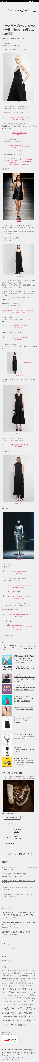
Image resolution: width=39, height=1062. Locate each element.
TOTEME (18, 433)
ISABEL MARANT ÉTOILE (18, 312)
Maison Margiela (14, 978)
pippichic (7, 980)
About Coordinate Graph (9, 1034)
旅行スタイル (17, 1012)
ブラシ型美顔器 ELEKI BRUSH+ (24, 709)
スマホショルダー (21, 992)
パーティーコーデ (20, 998)
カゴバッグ (19, 989)
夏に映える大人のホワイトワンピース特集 (16, 932)
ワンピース (23, 38)
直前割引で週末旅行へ (21, 758)
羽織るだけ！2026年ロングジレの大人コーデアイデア (17, 887)
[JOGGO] (7, 660)
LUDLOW (5, 978)
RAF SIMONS (18, 616)
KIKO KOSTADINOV (19, 587)
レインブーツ (21, 1004)
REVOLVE (10, 824)
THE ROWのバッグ (20, 722)
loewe (32, 976)
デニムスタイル (11, 995)
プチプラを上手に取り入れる (23, 734)
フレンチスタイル (15, 1001)
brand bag (16, 973)
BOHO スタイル (8, 970)
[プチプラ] (7, 739)
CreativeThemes (14, 1060)
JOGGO (25, 976)
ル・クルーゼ (18, 698)
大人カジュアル (19, 1008)
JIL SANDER (18, 328)
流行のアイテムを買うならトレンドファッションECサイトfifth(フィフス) (24, 679)
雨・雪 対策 (21, 1025)
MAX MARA (26, 978)
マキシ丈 (24, 1001)
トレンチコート (25, 995)
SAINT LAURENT (18, 981)
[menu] (34, 10)
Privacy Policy (6, 1049)
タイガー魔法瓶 (25, 701)
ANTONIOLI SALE (13, 817)
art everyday (6, 960)
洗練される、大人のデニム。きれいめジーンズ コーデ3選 (18, 880)
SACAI (19, 101)
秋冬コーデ (17, 1020)
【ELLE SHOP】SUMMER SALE (24, 669)
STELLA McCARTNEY (18, 983)
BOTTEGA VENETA (18, 119)
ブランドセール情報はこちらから (19, 854)
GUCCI (19, 220)
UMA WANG (18, 447)
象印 (18, 701)
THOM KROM (19, 276)
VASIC (4, 986)
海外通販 (12, 1016)
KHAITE (18, 560)
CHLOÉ (19, 135)
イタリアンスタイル (17, 986)
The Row (30, 983)
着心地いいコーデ (9, 635)
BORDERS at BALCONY (21, 970)
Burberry (27, 973)
